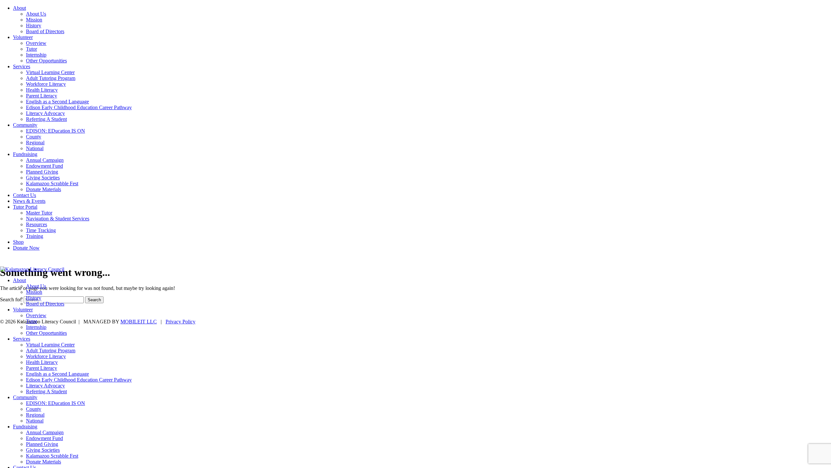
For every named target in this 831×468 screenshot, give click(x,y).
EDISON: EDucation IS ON (55, 131)
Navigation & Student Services (57, 218)
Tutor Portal (25, 207)
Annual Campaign (45, 160)
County (33, 136)
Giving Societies (43, 177)
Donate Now (26, 248)
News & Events (29, 201)
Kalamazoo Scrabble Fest (52, 183)
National (34, 148)
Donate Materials (43, 189)
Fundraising (25, 154)
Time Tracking (41, 230)
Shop (18, 242)
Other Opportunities (46, 60)
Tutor (31, 49)
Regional (35, 142)
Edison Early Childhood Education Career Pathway (79, 107)
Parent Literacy (41, 95)
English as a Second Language (57, 101)
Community (25, 125)
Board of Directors (45, 31)
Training (34, 236)
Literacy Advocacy (45, 113)
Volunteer (23, 37)
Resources (36, 224)
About (19, 8)
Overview (36, 43)
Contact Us (24, 195)
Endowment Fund (44, 166)
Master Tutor (39, 212)
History (33, 25)
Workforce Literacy (46, 84)
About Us (36, 14)
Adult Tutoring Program (50, 78)
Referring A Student (46, 119)
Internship (36, 55)
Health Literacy (42, 90)
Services (21, 66)
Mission (34, 19)
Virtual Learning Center (50, 72)
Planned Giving (42, 172)
